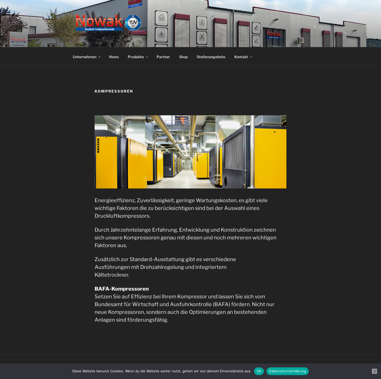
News (114, 57)
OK (259, 371)
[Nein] (374, 371)
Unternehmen (84, 57)
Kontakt (241, 57)
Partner (163, 57)
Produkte (136, 57)
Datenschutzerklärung (287, 371)
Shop (183, 57)
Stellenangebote (211, 57)
